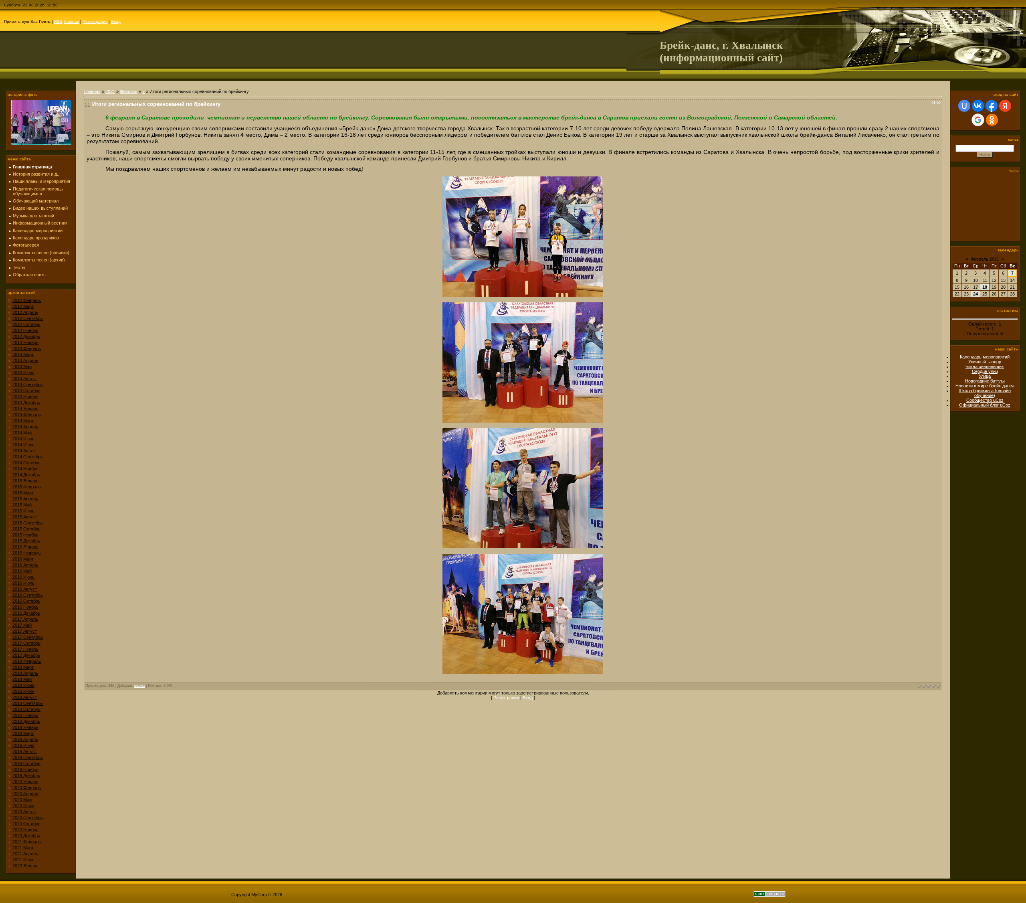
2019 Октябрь (26, 763)
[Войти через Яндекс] (1005, 106)
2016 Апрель (25, 565)
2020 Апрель (25, 793)
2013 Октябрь (26, 390)
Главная (71, 21)
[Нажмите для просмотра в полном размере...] (522, 295)
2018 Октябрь (26, 709)
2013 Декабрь (26, 402)
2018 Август (24, 697)
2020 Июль (23, 805)
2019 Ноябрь (25, 769)
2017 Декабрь (26, 655)
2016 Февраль (26, 553)
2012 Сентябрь (27, 318)
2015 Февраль (26, 486)
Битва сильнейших (984, 366)
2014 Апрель (25, 426)
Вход (116, 21)
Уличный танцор (984, 361)
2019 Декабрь (26, 775)
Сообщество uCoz (985, 400)
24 (975, 294)
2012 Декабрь (26, 336)
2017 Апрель (25, 619)
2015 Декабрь (26, 541)
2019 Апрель (25, 739)
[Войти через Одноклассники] (992, 120)
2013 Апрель (25, 360)
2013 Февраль (26, 348)
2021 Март (23, 847)
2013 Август (24, 378)
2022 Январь (25, 865)
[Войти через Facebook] (992, 106)
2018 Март (23, 667)
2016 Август (24, 589)
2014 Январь (25, 408)
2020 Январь (25, 781)
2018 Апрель (25, 673)
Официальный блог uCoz (984, 405)
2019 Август (24, 751)
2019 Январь (25, 727)
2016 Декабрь (26, 613)
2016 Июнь (23, 577)
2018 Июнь (23, 685)
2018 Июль (23, 691)
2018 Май (22, 679)
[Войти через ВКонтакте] (978, 106)
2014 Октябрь (26, 462)
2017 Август (24, 631)
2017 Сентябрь (27, 637)
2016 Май (22, 571)
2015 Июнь (23, 510)
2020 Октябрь (26, 823)
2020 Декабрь (26, 835)
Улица (985, 376)
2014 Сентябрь (27, 456)
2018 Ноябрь (25, 715)
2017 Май (22, 625)
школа (139, 686)
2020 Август (24, 811)
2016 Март (23, 559)
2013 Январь (25, 342)
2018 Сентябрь (27, 703)
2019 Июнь (23, 745)
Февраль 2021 (985, 259)
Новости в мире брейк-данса (984, 385)
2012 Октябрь (26, 324)
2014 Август (24, 450)
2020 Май (22, 799)
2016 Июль (23, 583)
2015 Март (23, 492)
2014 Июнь (23, 438)
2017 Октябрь (26, 643)
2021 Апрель (25, 853)
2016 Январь (25, 547)
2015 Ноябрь (25, 534)
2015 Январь (25, 480)
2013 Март (23, 354)
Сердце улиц (985, 371)
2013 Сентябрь (27, 384)
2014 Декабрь (26, 474)
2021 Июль (23, 859)
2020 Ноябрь (25, 829)
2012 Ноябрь (25, 330)
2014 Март (23, 420)
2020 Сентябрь (27, 817)
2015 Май (22, 504)
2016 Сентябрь (27, 595)
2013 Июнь (23, 372)
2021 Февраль (26, 841)
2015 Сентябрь (27, 522)
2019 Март (23, 733)
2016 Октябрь (26, 601)
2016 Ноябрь (25, 607)
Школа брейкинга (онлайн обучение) (985, 393)
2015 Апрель (25, 498)
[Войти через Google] (977, 119)
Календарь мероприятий (985, 356)
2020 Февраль (26, 787)
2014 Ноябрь (25, 468)
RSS (58, 21)
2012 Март (23, 306)
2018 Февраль (26, 661)
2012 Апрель (25, 312)
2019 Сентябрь (27, 757)
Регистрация (95, 21)
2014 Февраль (26, 414)
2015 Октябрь (26, 528)
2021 (110, 91)
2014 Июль (23, 444)
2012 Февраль (26, 300)
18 (984, 287)
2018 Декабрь (26, 721)
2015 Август (24, 516)
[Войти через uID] (964, 106)
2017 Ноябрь (25, 649)
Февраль (128, 91)
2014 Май (22, 432)
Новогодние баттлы (985, 381)
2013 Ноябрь (25, 396)
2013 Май (22, 366)
